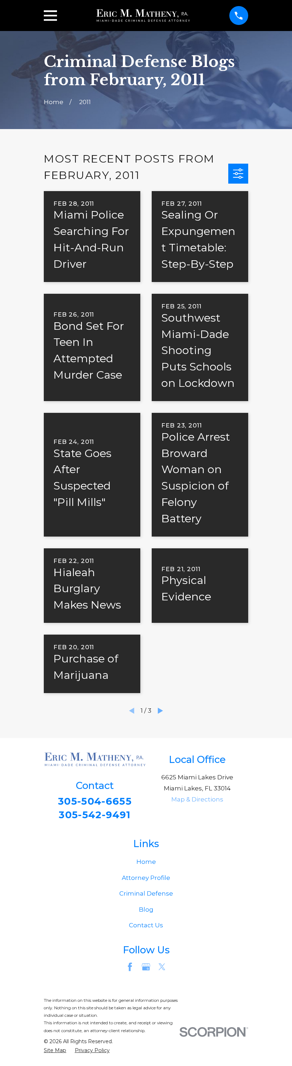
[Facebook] (130, 967)
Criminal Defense (146, 893)
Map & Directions (197, 799)
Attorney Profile (146, 877)
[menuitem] (55, 1050)
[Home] (143, 15)
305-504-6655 (95, 801)
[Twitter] (162, 967)
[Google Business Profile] (146, 967)
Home (146, 861)
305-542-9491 (95, 815)
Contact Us (146, 925)
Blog (146, 909)
